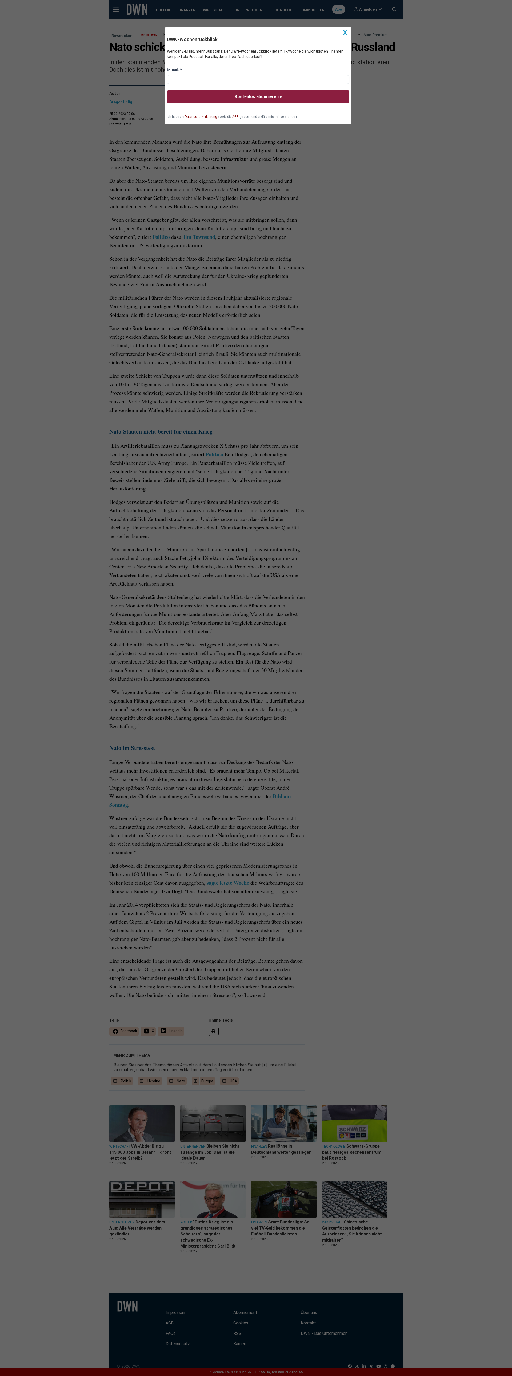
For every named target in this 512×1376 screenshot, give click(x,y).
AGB (235, 117)
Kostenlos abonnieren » (258, 96)
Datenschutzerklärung (201, 117)
